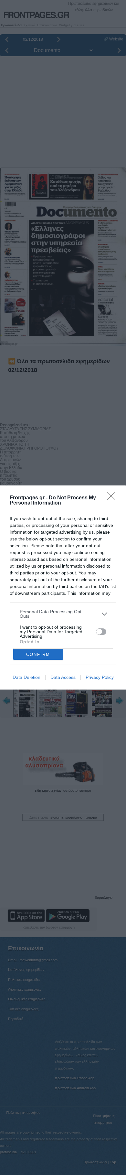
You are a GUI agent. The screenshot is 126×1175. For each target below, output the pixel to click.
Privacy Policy (100, 677)
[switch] (101, 631)
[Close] (113, 498)
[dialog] (63, 587)
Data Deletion (26, 677)
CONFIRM (38, 654)
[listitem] (63, 613)
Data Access (63, 677)
